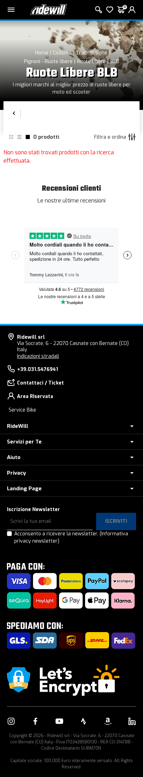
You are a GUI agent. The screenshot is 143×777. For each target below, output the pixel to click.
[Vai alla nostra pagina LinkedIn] (132, 721)
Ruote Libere (91, 61)
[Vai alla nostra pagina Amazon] (107, 721)
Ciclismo (62, 53)
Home (41, 53)
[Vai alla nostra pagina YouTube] (59, 721)
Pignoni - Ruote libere (48, 61)
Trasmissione (91, 53)
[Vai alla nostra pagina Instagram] (11, 721)
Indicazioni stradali (38, 356)
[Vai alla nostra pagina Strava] (83, 721)
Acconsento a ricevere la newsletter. (71, 537)
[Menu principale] (11, 10)
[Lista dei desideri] (110, 9)
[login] (132, 9)
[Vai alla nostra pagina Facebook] (35, 721)
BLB (114, 61)
